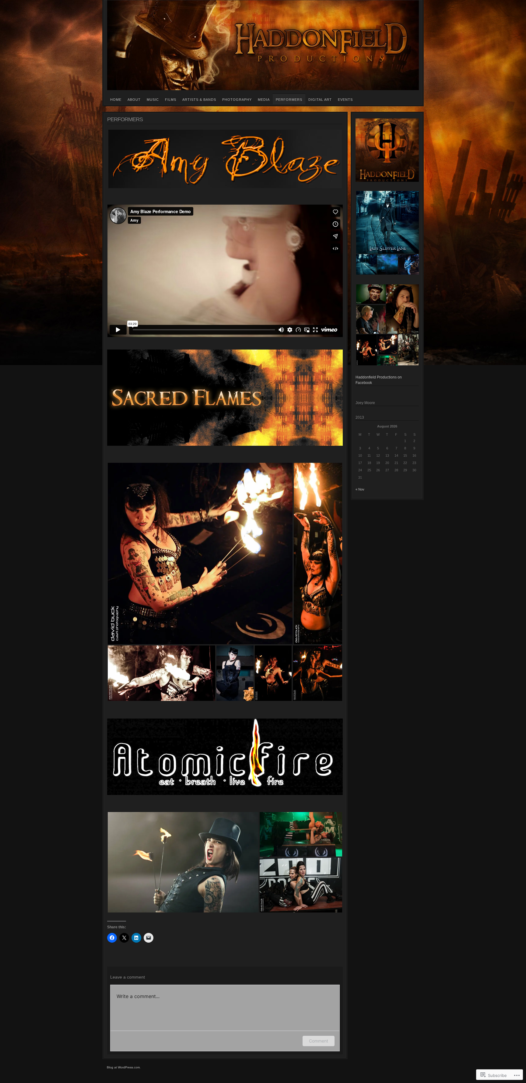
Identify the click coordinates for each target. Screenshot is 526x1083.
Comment (318, 1040)
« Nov (360, 489)
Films (170, 99)
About (134, 99)
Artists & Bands (199, 99)
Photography (237, 99)
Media (264, 99)
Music (153, 99)
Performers (289, 99)
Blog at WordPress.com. (124, 1067)
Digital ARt (320, 99)
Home (115, 99)
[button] (200, 553)
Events (345, 99)
